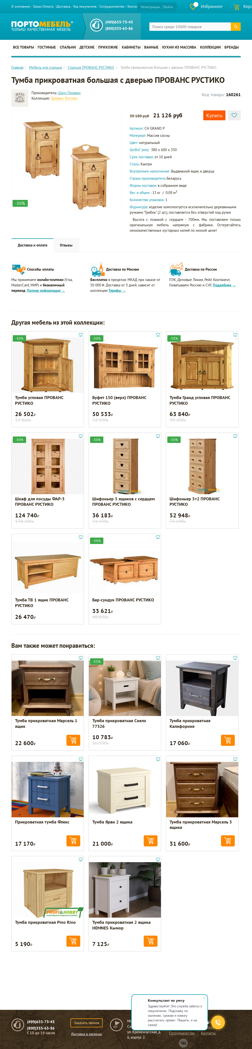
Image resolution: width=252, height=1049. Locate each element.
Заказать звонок (86, 1022)
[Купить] (73, 740)
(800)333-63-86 (119, 28)
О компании (20, 6)
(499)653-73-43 (119, 21)
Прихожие (108, 47)
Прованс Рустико (64, 98)
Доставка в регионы (86, 1034)
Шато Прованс (69, 92)
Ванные (151, 47)
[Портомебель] (42, 26)
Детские (86, 47)
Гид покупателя (84, 6)
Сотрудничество (112, 6)
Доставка (63, 6)
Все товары (23, 47)
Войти (168, 7)
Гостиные (47, 47)
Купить (214, 115)
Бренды (231, 47)
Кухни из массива (179, 47)
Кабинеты (131, 47)
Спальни (68, 47)
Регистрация (150, 7)
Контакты (134, 6)
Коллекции (210, 47)
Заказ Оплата (43, 6)
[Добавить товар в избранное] (234, 115)
